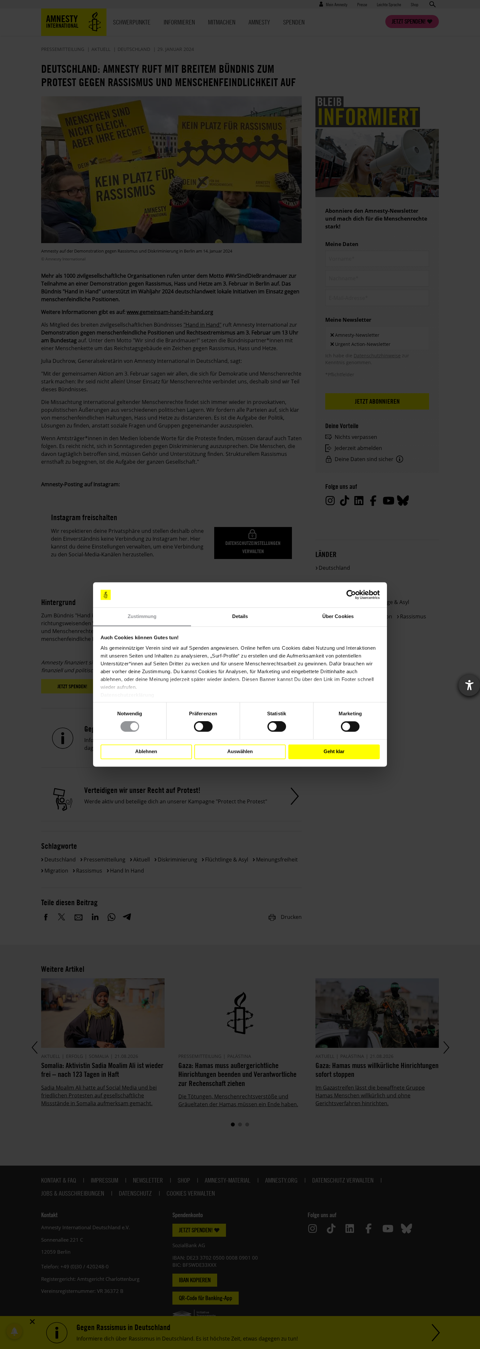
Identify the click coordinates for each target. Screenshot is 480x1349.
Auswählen (240, 751)
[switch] (203, 726)
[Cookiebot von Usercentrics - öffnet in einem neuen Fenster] (351, 595)
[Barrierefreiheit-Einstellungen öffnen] (469, 685)
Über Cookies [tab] (338, 616)
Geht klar (334, 751)
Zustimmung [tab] (142, 616)
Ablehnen (146, 751)
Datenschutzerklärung (127, 695)
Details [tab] (240, 616)
